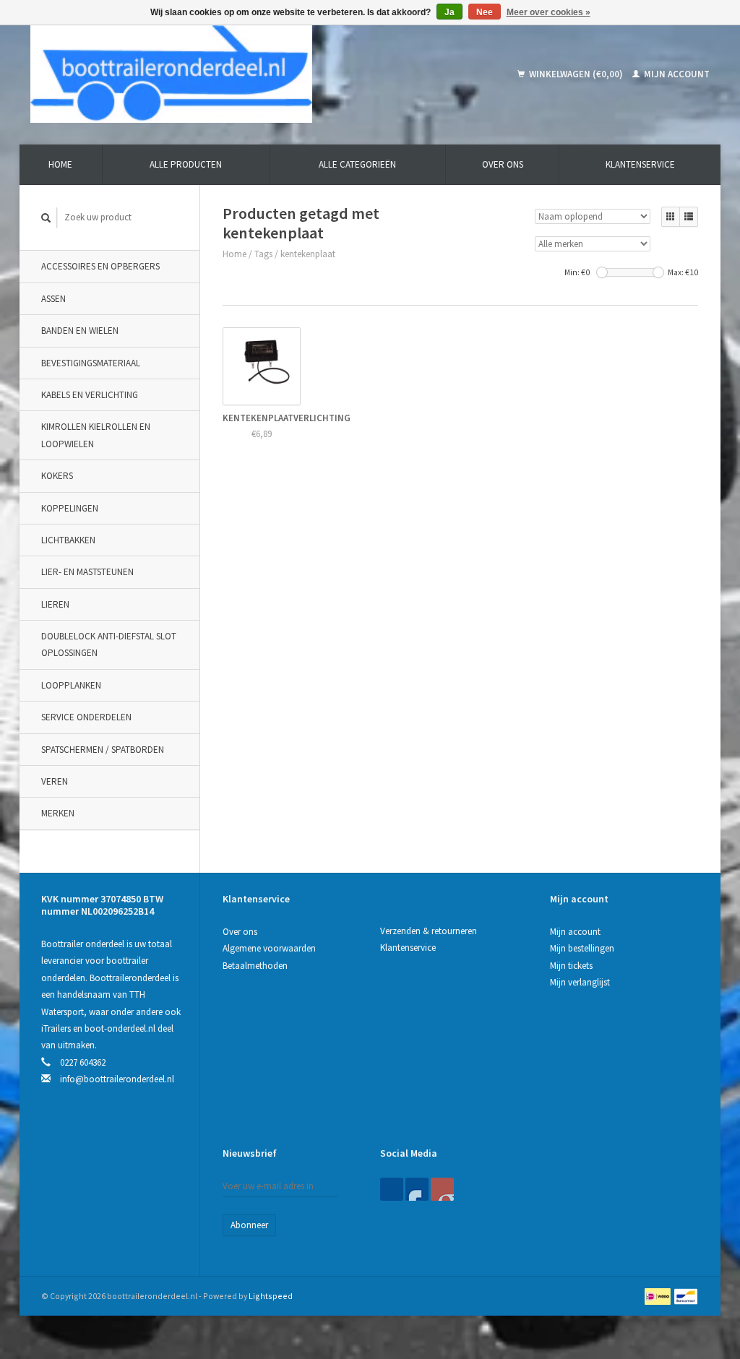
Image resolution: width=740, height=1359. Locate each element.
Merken (57, 813)
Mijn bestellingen (582, 948)
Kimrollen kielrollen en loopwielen (95, 434)
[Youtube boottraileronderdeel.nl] (442, 1189)
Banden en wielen (80, 330)
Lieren (55, 604)
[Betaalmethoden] (659, 1296)
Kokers (57, 476)
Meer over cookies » (548, 12)
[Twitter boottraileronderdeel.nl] (417, 1189)
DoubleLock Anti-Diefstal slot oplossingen (108, 644)
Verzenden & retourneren (428, 931)
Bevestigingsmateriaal (90, 363)
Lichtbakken (68, 540)
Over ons (502, 164)
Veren (54, 781)
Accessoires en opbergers (100, 266)
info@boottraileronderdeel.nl (117, 1079)
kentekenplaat (307, 254)
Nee (484, 12)
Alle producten (186, 164)
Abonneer (249, 1225)
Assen (53, 299)
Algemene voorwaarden (269, 948)
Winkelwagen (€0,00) (576, 74)
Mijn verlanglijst (580, 982)
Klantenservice (640, 164)
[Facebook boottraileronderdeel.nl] (391, 1189)
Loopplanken (71, 685)
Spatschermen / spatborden (102, 749)
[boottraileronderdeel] (232, 74)
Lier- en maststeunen (87, 572)
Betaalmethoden (255, 965)
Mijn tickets (571, 965)
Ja (449, 12)
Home (60, 164)
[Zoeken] (46, 217)
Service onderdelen (86, 717)
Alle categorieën (357, 164)
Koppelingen (69, 508)
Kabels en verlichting (89, 395)
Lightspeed (271, 1295)
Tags (263, 254)
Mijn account (676, 74)
